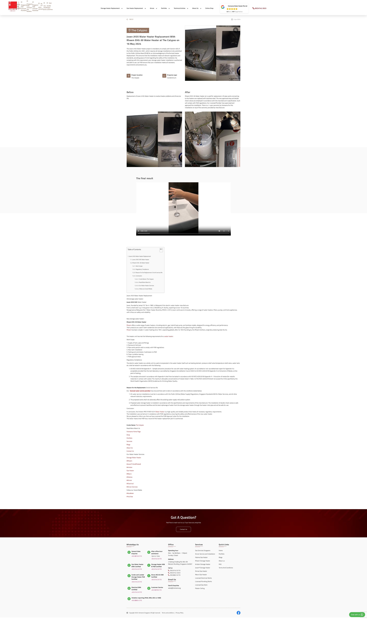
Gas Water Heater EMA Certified (137, 565)
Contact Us (130, 451)
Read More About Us (145, 282)
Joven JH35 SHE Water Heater (140, 260)
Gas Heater (130, 470)
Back (131, 19)
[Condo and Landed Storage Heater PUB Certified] (129, 575)
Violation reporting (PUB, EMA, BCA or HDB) (146, 598)
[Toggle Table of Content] (160, 250)
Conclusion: (139, 276)
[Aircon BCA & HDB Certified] (148, 575)
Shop (128, 435)
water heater (168, 336)
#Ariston (129, 467)
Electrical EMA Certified (136, 588)
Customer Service (157, 587)
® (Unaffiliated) (136, 464)
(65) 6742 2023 (260, 8)
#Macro (129, 474)
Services (129, 441)
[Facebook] (238, 613)
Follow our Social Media (145, 289)
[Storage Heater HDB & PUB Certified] (148, 565)
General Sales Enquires (136, 552)
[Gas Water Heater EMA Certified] (129, 565)
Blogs (128, 444)
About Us (130, 448)
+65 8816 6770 (137, 556)
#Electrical (130, 483)
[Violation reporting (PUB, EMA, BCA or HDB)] (129, 598)
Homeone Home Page (134, 431)
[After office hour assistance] (148, 552)
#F (127, 493)
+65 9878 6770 (156, 590)
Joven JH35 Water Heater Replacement (140, 256)
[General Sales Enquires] (129, 552)
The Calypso (140, 425)
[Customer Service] (148, 588)
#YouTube (130, 496)
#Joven (129, 464)
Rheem (129, 325)
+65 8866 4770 (137, 600)
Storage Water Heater (134, 457)
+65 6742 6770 (156, 559)
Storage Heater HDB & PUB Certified (158, 565)
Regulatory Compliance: (142, 269)
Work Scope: (139, 266)
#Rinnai (129, 480)
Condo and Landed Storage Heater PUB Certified (138, 577)
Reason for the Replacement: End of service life (149, 273)
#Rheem (129, 461)
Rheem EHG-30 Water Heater (140, 263)
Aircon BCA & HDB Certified (157, 576)
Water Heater (159, 411)
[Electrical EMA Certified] (129, 588)
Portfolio (129, 438)
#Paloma (129, 477)
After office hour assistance (156, 552)
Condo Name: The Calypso (146, 279)
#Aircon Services (132, 487)
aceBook (131, 493)
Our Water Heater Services (146, 286)
